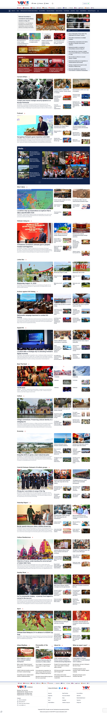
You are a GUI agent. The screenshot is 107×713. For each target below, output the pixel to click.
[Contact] (1, 711)
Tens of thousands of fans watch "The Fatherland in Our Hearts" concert (34, 42)
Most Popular (75, 30)
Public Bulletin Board (81, 697)
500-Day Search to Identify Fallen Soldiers (29, 10)
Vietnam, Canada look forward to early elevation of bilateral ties (78, 65)
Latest (69, 30)
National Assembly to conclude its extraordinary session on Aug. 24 (77, 48)
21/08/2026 (86, 26)
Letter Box (73, 10)
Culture (19, 396)
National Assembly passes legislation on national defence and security (78, 61)
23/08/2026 (71, 26)
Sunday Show (21, 572)
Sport (77, 10)
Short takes (21, 187)
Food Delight (66, 10)
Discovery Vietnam (50, 10)
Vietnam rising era (23, 221)
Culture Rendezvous (24, 537)
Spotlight (20, 57)
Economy (20, 431)
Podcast (41, 3)
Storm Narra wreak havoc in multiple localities (77, 38)
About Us (13, 10)
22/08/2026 (79, 26)
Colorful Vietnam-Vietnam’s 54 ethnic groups (32, 467)
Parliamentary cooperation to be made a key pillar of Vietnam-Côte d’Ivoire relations (78, 43)
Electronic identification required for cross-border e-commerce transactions (47, 42)
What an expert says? (80, 645)
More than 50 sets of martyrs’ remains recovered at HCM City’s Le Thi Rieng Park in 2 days (79, 53)
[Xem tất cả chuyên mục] (98, 11)
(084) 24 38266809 (22, 699)
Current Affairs (42, 10)
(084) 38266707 (22, 701)
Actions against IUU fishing (26, 291)
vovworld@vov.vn (22, 705)
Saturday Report (22, 502)
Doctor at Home (59, 10)
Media (47, 3)
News (18, 10)
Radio (35, 3)
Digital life (20, 328)
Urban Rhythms (83, 10)
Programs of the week (75, 24)
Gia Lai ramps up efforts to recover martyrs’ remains (77, 57)
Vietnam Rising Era (92, 10)
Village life (79, 702)
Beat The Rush (22, 364)
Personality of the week (42, 646)
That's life (78, 700)
